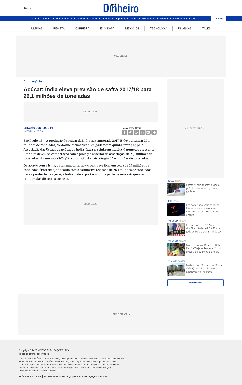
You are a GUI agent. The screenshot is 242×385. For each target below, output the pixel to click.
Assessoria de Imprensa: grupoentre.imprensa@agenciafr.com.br (76, 376)
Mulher (164, 18)
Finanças (185, 28)
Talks (206, 28)
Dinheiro (46, 18)
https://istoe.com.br (29, 370)
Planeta (106, 18)
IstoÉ (34, 18)
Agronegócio (33, 81)
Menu (134, 18)
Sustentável (180, 18)
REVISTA (59, 28)
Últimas (37, 28)
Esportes (121, 18)
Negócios (132, 28)
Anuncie (219, 18)
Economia (107, 28)
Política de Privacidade (30, 376)
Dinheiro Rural (64, 18)
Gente (93, 18)
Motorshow (148, 18)
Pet (194, 18)
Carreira (82, 28)
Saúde (81, 18)
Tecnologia (158, 28)
